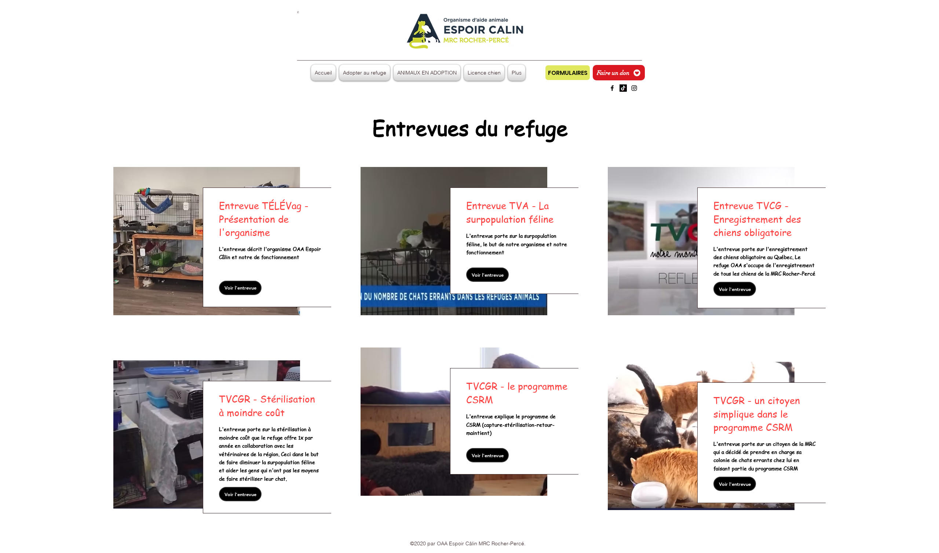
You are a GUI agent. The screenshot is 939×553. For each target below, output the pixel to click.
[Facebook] (612, 88)
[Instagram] (634, 88)
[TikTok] (623, 88)
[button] (298, 12)
